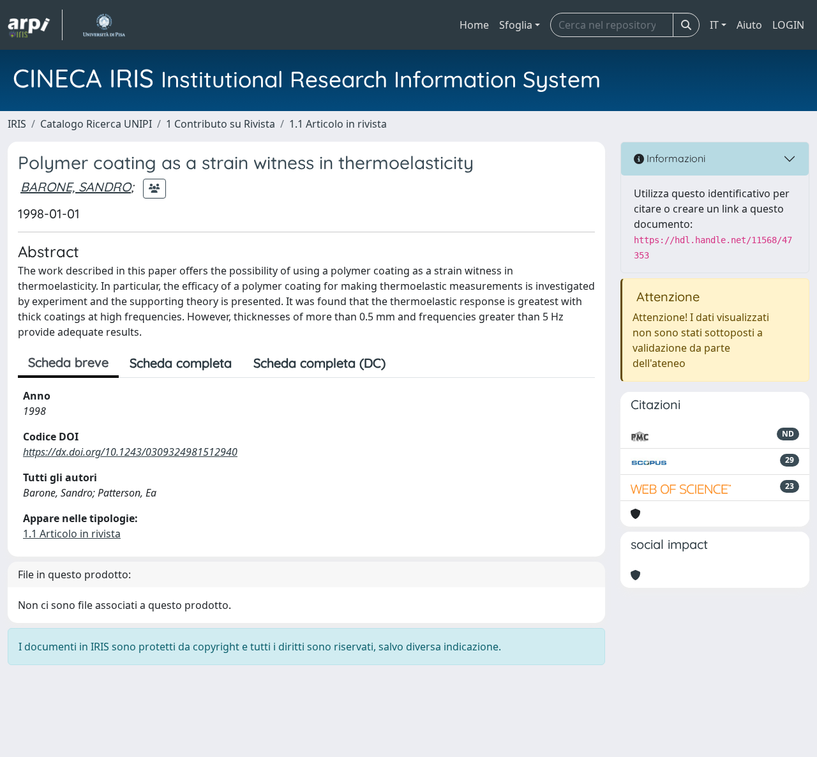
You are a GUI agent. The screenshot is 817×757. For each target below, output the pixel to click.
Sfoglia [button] (515, 25)
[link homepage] (35, 25)
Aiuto (749, 25)
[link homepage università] (104, 25)
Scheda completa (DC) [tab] (319, 363)
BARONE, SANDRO (75, 187)
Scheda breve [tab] (68, 362)
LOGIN (788, 25)
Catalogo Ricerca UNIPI (96, 124)
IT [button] (714, 25)
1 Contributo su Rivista (220, 124)
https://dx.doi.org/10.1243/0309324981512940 (130, 452)
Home (474, 25)
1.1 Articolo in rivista (338, 124)
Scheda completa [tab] (181, 363)
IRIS (17, 124)
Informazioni (674, 158)
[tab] (407, 363)
